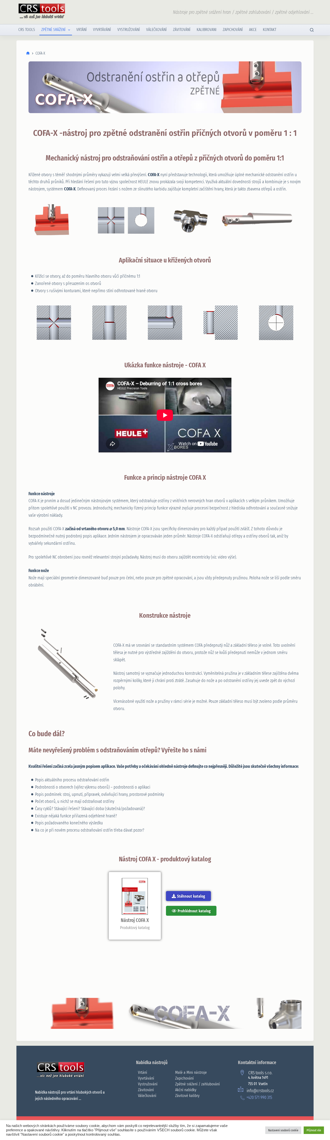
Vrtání (81, 29)
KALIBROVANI (206, 29)
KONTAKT (269, 29)
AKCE (253, 29)
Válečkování (156, 29)
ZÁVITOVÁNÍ (181, 29)
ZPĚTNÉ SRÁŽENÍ (53, 29)
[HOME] (28, 53)
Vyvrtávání (102, 29)
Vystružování (128, 29)
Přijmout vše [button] (314, 1130)
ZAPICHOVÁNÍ (233, 29)
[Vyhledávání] (312, 30)
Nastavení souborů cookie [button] (283, 1130)
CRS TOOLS (26, 29)
